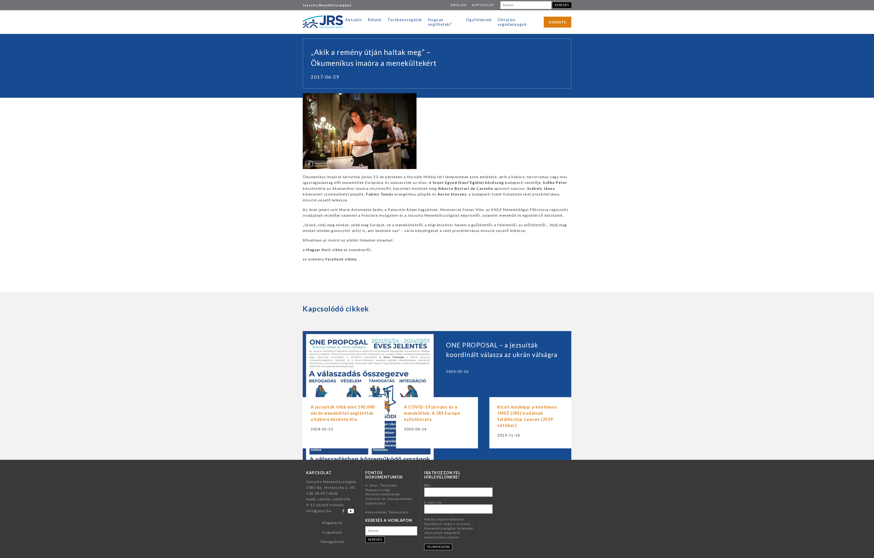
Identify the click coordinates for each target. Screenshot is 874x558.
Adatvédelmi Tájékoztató (387, 512)
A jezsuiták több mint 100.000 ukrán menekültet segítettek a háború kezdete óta (343, 413)
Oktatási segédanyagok (512, 22)
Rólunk (375, 19)
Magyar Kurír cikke (324, 249)
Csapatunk (332, 532)
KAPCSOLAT (483, 5)
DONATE (557, 22)
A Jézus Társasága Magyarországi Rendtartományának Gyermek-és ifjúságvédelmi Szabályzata (388, 494)
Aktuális (353, 19)
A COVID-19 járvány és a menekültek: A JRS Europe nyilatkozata (432, 413)
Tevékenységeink (404, 19)
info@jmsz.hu (318, 511)
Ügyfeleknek (479, 19)
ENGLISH (459, 5)
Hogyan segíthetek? (440, 22)
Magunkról (332, 522)
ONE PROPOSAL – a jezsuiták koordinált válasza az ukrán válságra (501, 349)
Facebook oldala (340, 259)
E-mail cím (433, 502)
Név (427, 485)
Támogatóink (332, 541)
